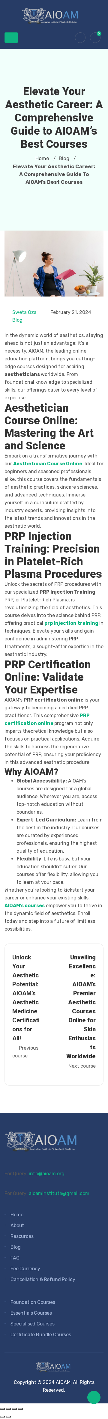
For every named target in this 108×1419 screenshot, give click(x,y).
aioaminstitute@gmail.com (59, 1193)
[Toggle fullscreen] (8, 1409)
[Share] (14, 1409)
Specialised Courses (32, 1324)
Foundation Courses (32, 1302)
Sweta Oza (24, 312)
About (17, 1225)
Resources (22, 1236)
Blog (17, 320)
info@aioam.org (46, 1173)
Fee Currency (25, 1268)
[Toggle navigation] (11, 37)
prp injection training (71, 623)
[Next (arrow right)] (8, 1417)
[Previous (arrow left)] (2, 1417)
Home (42, 158)
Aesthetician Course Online (47, 464)
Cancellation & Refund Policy (42, 1279)
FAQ (15, 1258)
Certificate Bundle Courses (40, 1334)
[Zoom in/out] (2, 1409)
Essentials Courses (31, 1313)
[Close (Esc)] (20, 1409)
